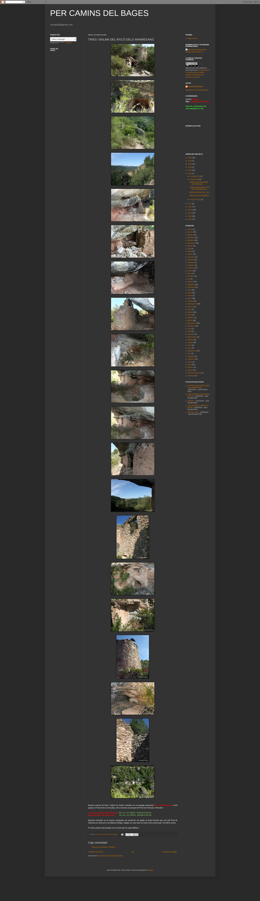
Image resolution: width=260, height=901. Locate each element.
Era (189, 279)
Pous (189, 348)
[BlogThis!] (129, 834)
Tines (190, 365)
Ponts (190, 345)
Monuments (192, 323)
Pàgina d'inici (192, 38)
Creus (190, 273)
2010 (190, 210)
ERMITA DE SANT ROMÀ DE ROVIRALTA (199, 183)
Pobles (190, 342)
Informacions (192, 304)
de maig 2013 (195, 176)
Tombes (190, 367)
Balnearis (191, 238)
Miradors (191, 318)
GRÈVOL (191, 401)
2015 (190, 167)
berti (189, 249)
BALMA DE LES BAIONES (199, 196)
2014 (190, 170)
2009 (190, 213)
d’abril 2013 (194, 179)
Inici (132, 852)
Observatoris (192, 337)
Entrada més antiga (169, 852)
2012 (190, 204)
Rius (189, 353)
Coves (190, 271)
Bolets (190, 251)
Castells (191, 260)
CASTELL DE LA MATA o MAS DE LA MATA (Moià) (199, 386)
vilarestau (191, 376)
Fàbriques (191, 287)
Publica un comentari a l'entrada (103, 847)
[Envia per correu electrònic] (126, 834)
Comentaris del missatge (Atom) (111, 856)
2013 (190, 174)
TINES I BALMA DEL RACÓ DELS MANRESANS (200, 188)
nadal (190, 331)
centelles (191, 262)
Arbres (190, 229)
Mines (190, 315)
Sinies (190, 362)
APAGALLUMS (193, 412)
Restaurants (192, 351)
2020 (190, 158)
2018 (190, 164)
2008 (190, 216)
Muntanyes (192, 326)
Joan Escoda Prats (195, 86)
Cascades (191, 257)
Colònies (191, 268)
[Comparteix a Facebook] (134, 834)
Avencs (190, 232)
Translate (68, 43)
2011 (190, 207)
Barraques (191, 243)
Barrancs (191, 240)
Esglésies (191, 285)
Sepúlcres (191, 359)
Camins (190, 254)
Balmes (190, 235)
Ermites (190, 282)
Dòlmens (191, 276)
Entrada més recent (96, 852)
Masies (190, 312)
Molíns (190, 320)
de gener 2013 (195, 200)
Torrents (191, 370)
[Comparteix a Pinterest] (137, 834)
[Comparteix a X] (132, 834)
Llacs (189, 309)
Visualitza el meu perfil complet (197, 90)
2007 (190, 219)
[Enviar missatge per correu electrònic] (122, 834)
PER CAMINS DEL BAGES (99, 13)
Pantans (191, 340)
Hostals (190, 301)
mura (189, 329)
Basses (190, 246)
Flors (189, 290)
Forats (190, 295)
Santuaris (191, 356)
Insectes (191, 307)
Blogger (150, 870)
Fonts (190, 293)
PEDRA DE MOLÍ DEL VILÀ (200, 192)
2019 (190, 161)
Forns (190, 298)
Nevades (191, 334)
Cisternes (191, 265)
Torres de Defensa (194, 373)
